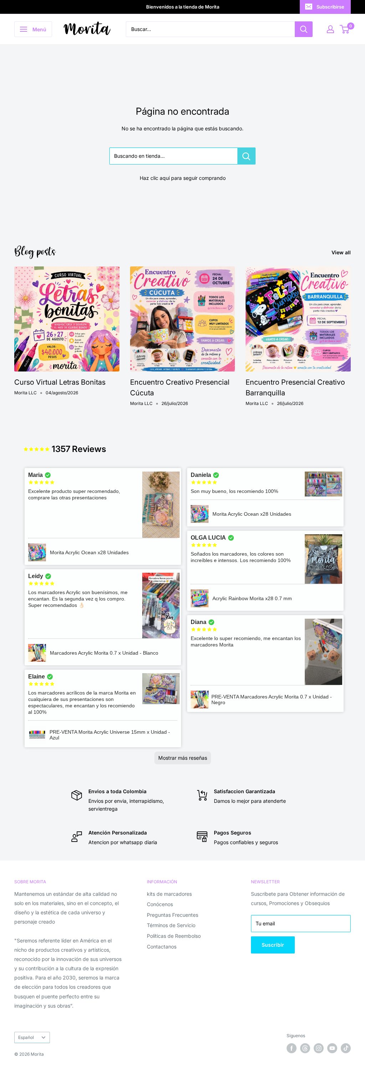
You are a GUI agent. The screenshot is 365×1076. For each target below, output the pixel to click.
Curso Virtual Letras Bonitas (60, 382)
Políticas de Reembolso (174, 936)
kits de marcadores (169, 894)
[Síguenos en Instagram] (319, 1048)
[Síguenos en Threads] (305, 1048)
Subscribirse (330, 7)
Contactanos (161, 947)
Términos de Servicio (171, 925)
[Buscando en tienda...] (246, 156)
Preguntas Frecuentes (172, 915)
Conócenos (160, 904)
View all (341, 252)
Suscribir (273, 945)
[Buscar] (304, 29)
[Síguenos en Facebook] (292, 1048)
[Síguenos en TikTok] (346, 1048)
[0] (344, 29)
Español (26, 1037)
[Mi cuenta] (330, 29)
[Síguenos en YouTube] (332, 1048)
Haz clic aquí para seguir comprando (183, 178)
